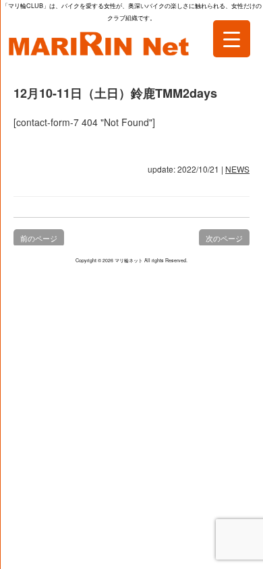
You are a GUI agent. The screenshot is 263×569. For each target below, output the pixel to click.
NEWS (237, 169)
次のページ (224, 238)
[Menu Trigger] (231, 38)
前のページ (38, 238)
